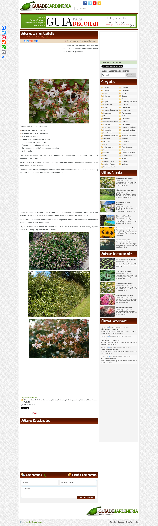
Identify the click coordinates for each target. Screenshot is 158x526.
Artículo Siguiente (88, 41)
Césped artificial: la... (123, 216)
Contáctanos (38, 25)
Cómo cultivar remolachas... (110, 329)
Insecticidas (107, 133)
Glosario (125, 121)
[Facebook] (3, 27)
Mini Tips (106, 141)
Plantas (94, 400)
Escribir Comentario (84, 475)
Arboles (106, 87)
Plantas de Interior (128, 153)
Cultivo (39, 400)
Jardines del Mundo (129, 136)
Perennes (106, 150)
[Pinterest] (3, 37)
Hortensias (107, 130)
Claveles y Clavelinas (129, 102)
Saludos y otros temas (108, 162)
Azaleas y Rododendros (108, 91)
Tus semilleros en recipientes (126, 259)
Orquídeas (125, 141)
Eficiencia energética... (124, 240)
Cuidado (34, 400)
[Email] (3, 52)
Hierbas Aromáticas (129, 127)
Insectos (125, 133)
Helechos (106, 124)
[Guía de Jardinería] (45, 6)
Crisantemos (108, 104)
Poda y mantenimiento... (109, 359)
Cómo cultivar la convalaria (110, 340)
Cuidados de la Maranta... (125, 271)
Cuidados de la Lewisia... (124, 295)
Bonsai (105, 93)
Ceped (105, 102)
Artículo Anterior (73, 41)
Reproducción (127, 155)
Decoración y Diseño (50, 400)
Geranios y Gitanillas (110, 121)
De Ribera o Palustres (126, 108)
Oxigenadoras (108, 147)
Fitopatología (126, 113)
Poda (26, 402)
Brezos (124, 93)
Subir (137, 522)
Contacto (121, 522)
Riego (30, 402)
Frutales (125, 116)
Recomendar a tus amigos (34, 23)
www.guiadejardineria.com (33, 522)
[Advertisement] (40, 61)
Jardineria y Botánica (65, 400)
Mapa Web (130, 522)
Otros (89, 400)
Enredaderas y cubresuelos (127, 111)
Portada (40, 17)
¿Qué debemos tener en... (125, 190)
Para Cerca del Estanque (127, 148)
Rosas (124, 158)
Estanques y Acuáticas (107, 114)
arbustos (32, 404)
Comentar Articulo (86, 497)
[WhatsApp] (3, 47)
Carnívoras (126, 99)
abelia (26, 404)
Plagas (124, 150)
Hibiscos (106, 127)
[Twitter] (3, 32)
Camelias (106, 99)
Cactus (124, 96)
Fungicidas (126, 119)
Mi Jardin (83, 400)
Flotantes (106, 116)
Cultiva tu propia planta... (124, 178)
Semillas (125, 161)
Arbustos (27, 400)
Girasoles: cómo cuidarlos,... (126, 228)
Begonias (125, 90)
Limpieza (76, 400)
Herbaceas (126, 124)
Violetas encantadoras (124, 307)
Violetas (125, 164)
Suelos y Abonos (109, 164)
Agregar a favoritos (36, 20)
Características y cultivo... (110, 350)
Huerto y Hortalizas (129, 130)
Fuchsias (106, 119)
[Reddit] (3, 42)
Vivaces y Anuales (110, 167)
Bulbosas (106, 96)
